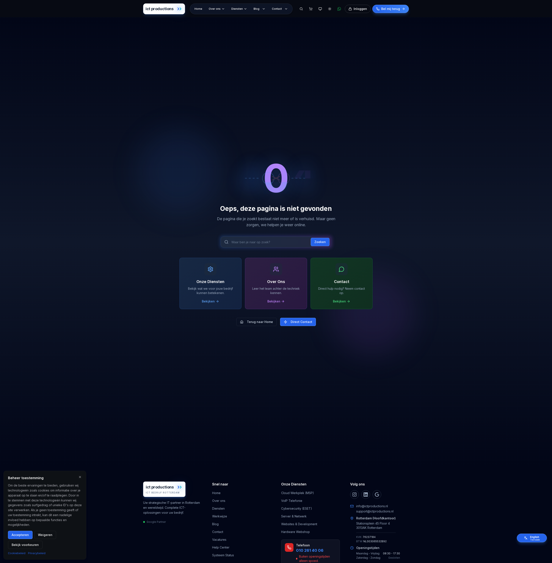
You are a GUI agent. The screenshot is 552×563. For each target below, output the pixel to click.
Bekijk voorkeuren (25, 545)
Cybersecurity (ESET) (296, 508)
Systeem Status (223, 555)
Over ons (215, 8)
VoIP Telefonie (291, 501)
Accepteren (20, 535)
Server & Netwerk (294, 516)
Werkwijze (219, 516)
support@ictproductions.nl (375, 511)
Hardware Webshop (295, 532)
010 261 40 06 (309, 550)
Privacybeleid (36, 553)
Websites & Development (299, 524)
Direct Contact (301, 322)
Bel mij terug (390, 9)
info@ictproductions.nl (372, 506)
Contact (277, 8)
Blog (256, 8)
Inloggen (360, 9)
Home (198, 8)
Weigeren (45, 535)
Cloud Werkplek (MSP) (297, 493)
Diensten (237, 8)
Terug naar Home (260, 322)
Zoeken (320, 242)
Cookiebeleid (16, 553)
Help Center (220, 547)
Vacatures (219, 539)
